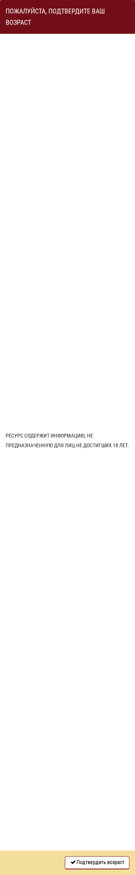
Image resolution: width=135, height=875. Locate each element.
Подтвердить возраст (100, 862)
